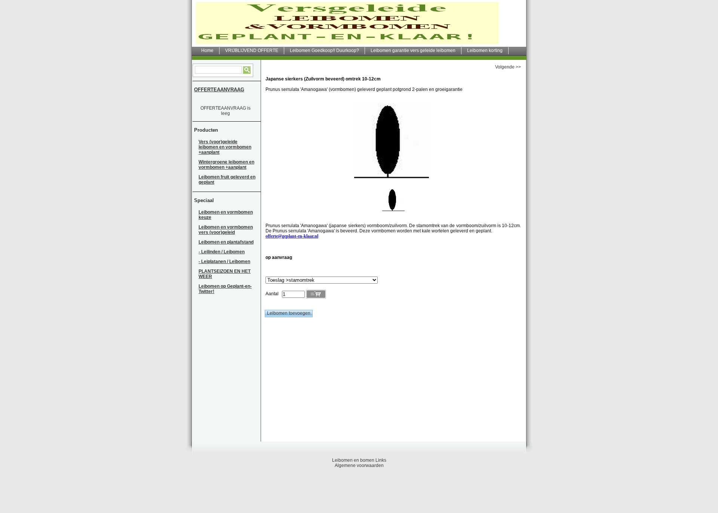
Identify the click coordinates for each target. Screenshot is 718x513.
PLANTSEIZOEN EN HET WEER (225, 274)
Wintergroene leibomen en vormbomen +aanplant (226, 164)
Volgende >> (508, 67)
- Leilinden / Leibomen (222, 251)
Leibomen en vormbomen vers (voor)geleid (226, 230)
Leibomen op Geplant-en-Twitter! (225, 289)
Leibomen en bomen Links (359, 460)
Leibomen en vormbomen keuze (226, 215)
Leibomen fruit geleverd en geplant (227, 179)
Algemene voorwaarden (359, 465)
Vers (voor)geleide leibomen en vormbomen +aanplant (225, 147)
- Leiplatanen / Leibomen (224, 261)
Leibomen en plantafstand (226, 242)
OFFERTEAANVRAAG (219, 89)
